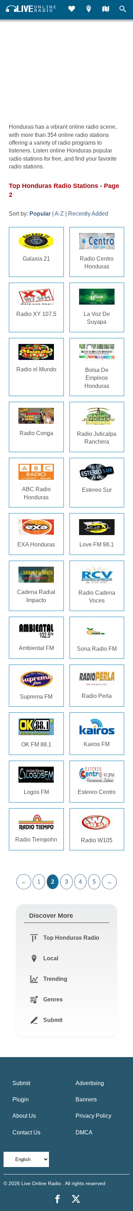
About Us (24, 1116)
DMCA (84, 1132)
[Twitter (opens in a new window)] (75, 1198)
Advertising (90, 1083)
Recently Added (88, 214)
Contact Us (26, 1132)
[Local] (88, 10)
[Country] (105, 10)
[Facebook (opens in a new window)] (57, 1198)
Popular (40, 214)
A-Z (59, 214)
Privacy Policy (93, 1116)
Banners (86, 1099)
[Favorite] (71, 10)
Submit (21, 1083)
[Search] (122, 10)
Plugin (20, 1099)
